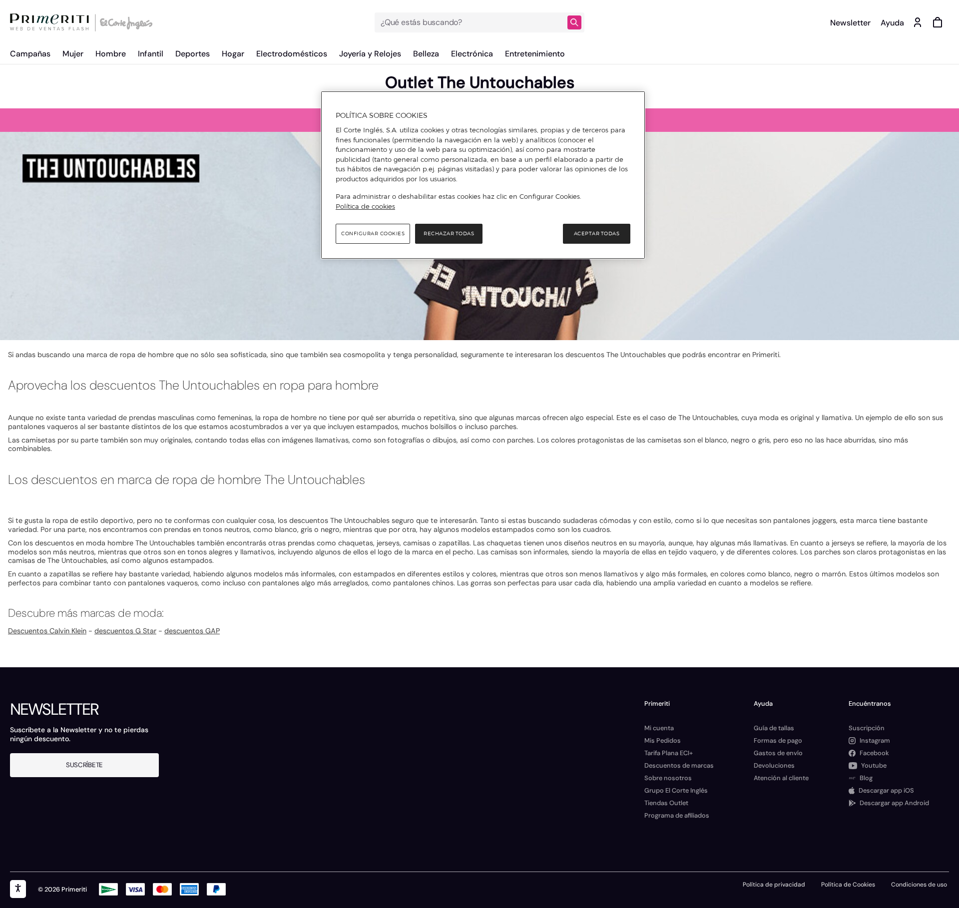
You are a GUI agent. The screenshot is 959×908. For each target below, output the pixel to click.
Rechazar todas (449, 233)
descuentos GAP (192, 630)
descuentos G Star (125, 630)
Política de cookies (365, 206)
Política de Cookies (848, 885)
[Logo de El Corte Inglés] (124, 22)
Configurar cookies (373, 233)
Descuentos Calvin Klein (47, 630)
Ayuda (892, 22)
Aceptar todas (597, 233)
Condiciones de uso (919, 885)
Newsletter (850, 22)
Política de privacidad (774, 885)
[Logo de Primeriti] (52, 22)
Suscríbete (84, 765)
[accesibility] (18, 889)
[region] (483, 175)
